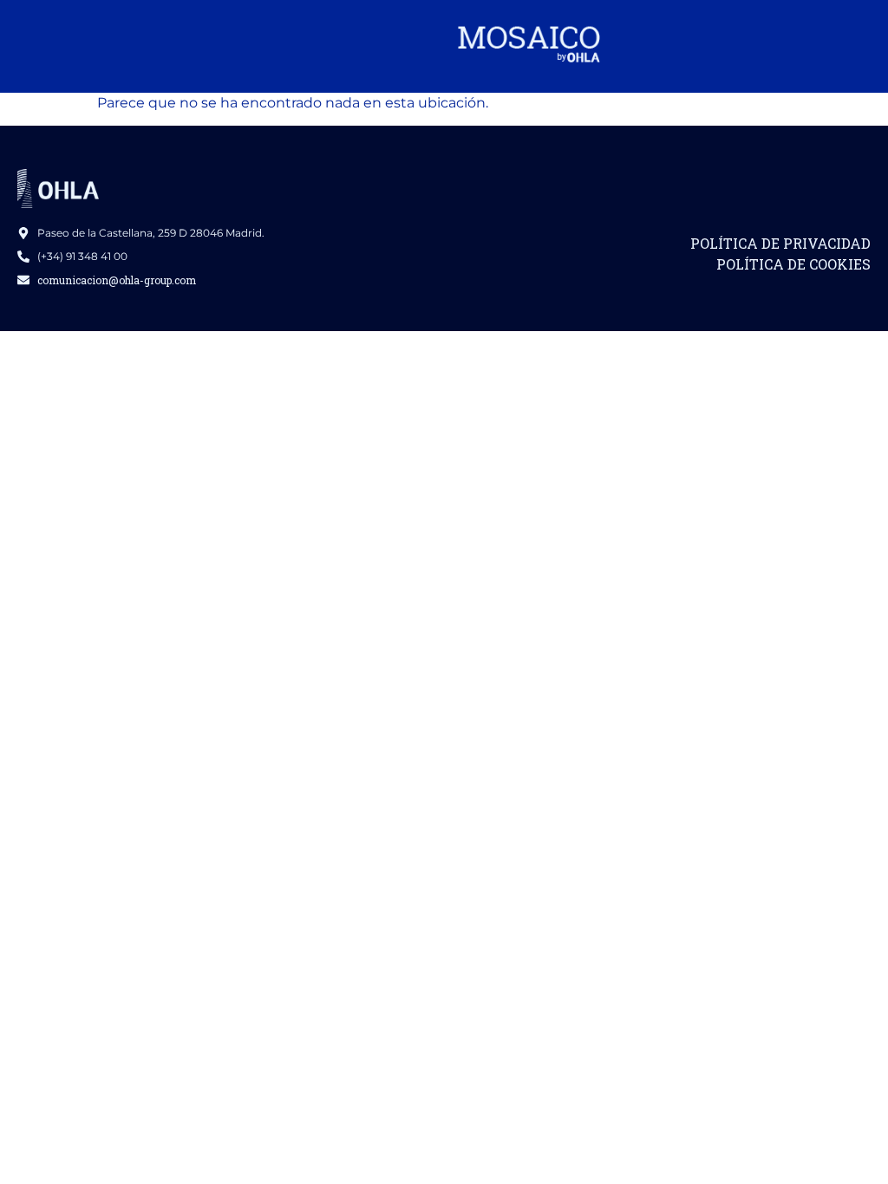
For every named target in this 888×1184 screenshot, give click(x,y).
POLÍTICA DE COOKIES (793, 264)
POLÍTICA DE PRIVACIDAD (780, 243)
